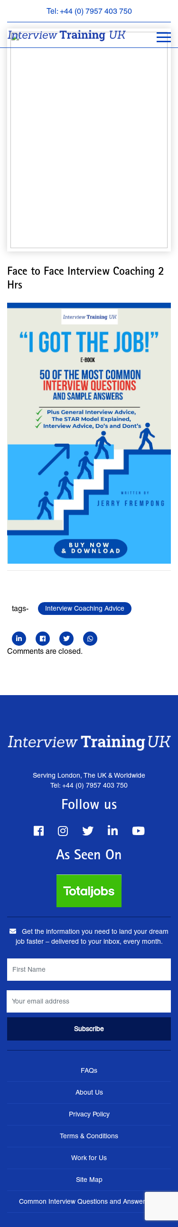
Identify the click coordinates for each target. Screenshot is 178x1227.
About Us (89, 1092)
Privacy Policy (89, 1114)
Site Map (89, 1179)
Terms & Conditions (89, 1136)
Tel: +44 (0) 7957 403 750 (89, 11)
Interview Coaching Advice (84, 608)
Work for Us (89, 1158)
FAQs (89, 1070)
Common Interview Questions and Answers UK (89, 1201)
